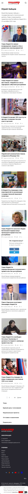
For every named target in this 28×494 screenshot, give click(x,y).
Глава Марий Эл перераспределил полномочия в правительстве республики (13, 269)
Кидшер (16, 483)
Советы (3, 454)
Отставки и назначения (11, 417)
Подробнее (15, 492)
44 (15, 397)
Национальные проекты (11, 412)
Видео (3, 450)
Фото (2, 452)
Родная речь (7, 422)
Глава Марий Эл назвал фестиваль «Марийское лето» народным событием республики (13, 82)
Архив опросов (6, 467)
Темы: (5, 403)
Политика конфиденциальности (10, 442)
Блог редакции (5, 440)
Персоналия (5, 459)
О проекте (4, 438)
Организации (5, 461)
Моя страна (4, 456)
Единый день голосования (12, 408)
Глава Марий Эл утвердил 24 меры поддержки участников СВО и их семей (12, 379)
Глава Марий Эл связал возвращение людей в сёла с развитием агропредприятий (12, 46)
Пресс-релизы (5, 465)
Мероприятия (5, 463)
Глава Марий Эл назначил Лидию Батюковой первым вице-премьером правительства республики (13, 231)
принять (21, 492)
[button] (25, 492)
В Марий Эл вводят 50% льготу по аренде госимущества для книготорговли (13, 119)
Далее (19, 397)
